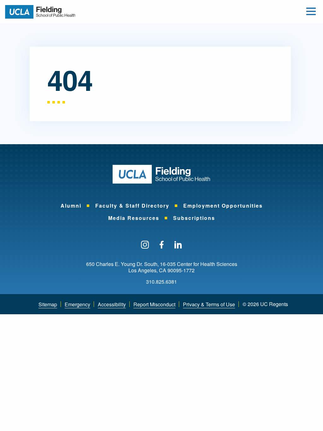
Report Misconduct (154, 304)
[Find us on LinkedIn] (178, 245)
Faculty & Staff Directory (132, 205)
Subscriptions (194, 217)
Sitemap (47, 304)
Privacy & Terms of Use (209, 304)
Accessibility (112, 304)
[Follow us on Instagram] (145, 245)
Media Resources (133, 217)
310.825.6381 (161, 282)
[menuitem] (71, 205)
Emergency (77, 304)
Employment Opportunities (223, 205)
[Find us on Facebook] (162, 245)
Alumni (71, 205)
